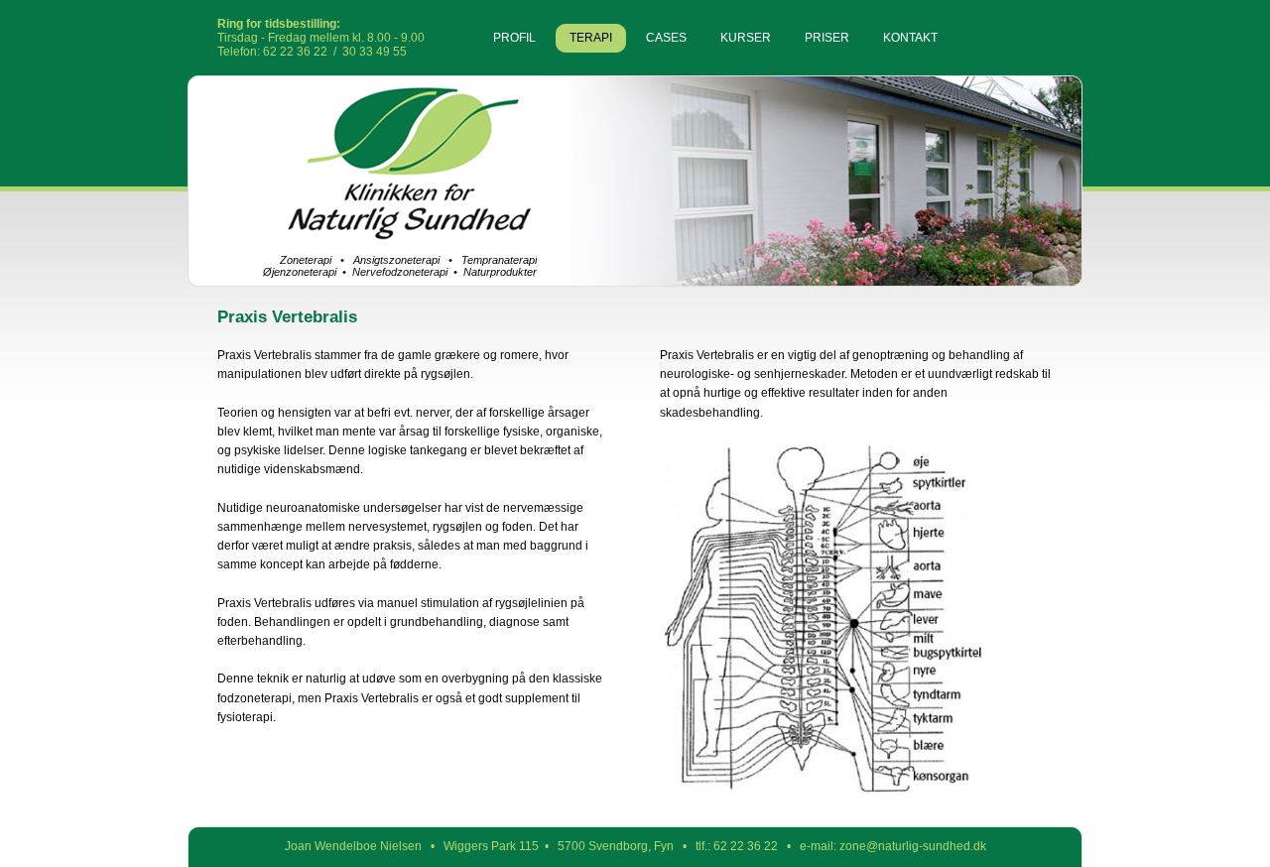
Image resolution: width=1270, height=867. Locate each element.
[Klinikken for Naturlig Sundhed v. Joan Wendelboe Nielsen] (401, 236)
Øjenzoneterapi (299, 272)
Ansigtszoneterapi (396, 260)
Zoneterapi (305, 260)
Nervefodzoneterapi (399, 272)
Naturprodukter (500, 272)
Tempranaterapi (499, 260)
